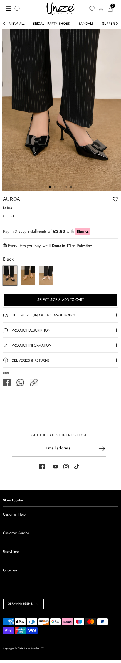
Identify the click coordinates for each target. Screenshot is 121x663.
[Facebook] (42, 466)
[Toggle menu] (6, 8)
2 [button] (55, 187)
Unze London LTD (34, 648)
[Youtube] (55, 466)
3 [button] (60, 187)
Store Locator (13, 500)
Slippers (109, 23)
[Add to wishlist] (97, 200)
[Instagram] (66, 466)
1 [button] (50, 187)
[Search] (18, 8)
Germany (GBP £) (20, 603)
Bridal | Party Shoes (51, 23)
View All (16, 23)
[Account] (101, 5)
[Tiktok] (76, 466)
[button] (34, 382)
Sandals (86, 23)
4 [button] (66, 187)
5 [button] (71, 187)
